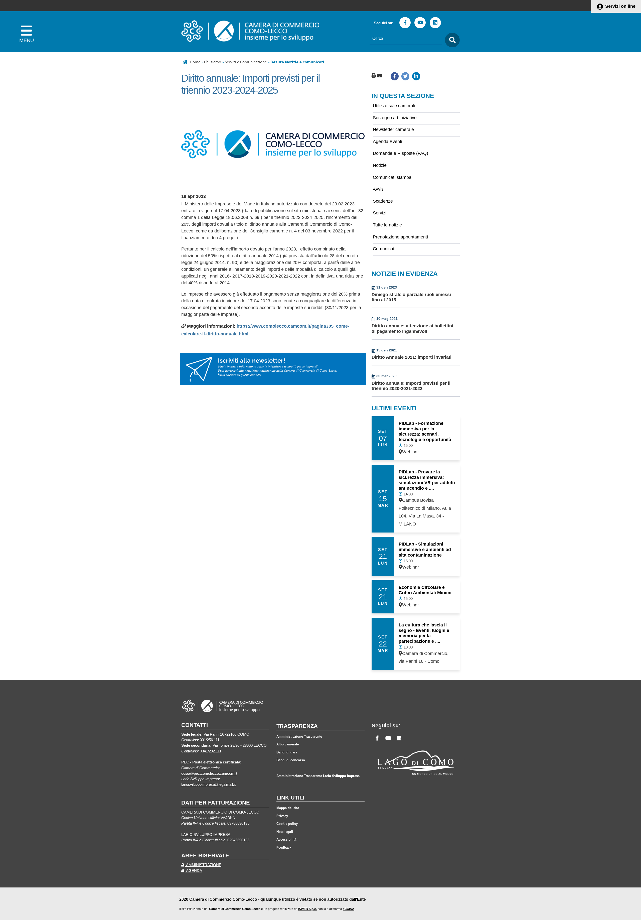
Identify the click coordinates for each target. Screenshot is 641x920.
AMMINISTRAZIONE (203, 865)
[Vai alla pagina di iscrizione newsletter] (273, 368)
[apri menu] (26, 31)
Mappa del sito (287, 808)
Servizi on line (620, 6)
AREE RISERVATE (205, 855)
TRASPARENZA (297, 726)
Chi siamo (212, 61)
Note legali (284, 832)
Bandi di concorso (290, 760)
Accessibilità (286, 839)
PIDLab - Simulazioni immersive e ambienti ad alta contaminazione (425, 549)
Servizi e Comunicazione (246, 61)
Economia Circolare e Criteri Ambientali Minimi (425, 590)
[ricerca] (451, 40)
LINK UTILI (290, 798)
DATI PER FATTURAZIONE (215, 803)
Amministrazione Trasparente (299, 736)
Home (195, 61)
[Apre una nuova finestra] (395, 76)
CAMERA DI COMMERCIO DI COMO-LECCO (220, 812)
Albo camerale (287, 744)
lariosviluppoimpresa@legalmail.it (208, 784)
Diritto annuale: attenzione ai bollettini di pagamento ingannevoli (412, 328)
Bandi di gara (286, 752)
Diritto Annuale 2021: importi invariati (411, 357)
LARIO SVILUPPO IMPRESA (205, 835)
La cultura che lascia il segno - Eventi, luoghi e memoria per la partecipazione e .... (424, 633)
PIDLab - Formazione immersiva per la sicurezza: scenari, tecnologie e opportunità (425, 431)
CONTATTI (194, 725)
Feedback (283, 847)
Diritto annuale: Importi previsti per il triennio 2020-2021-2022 (411, 386)
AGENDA (193, 871)
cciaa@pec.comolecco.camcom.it (209, 773)
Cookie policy (287, 824)
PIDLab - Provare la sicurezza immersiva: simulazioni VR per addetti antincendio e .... (427, 480)
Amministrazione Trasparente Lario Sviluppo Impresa (318, 776)
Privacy (282, 816)
